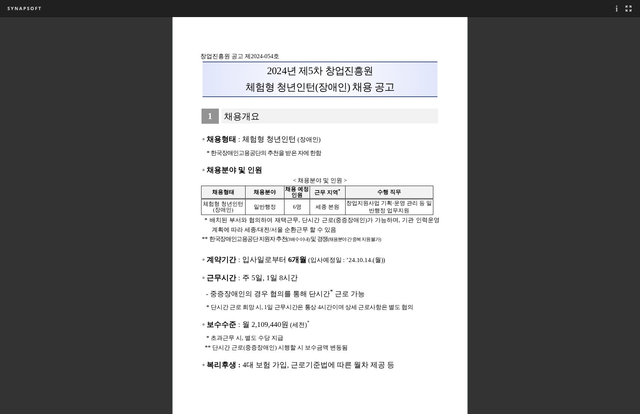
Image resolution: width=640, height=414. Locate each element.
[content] (320, 215)
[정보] (617, 8)
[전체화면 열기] (628, 8)
